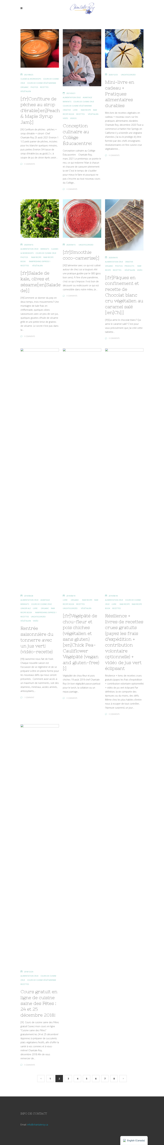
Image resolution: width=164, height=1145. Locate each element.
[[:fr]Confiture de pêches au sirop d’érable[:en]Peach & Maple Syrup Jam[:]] (39, 48)
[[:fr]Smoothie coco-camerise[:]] (82, 218)
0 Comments (29, 164)
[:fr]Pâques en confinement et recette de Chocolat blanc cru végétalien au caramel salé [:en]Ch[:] (124, 295)
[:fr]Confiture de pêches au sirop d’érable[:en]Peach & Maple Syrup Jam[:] (40, 110)
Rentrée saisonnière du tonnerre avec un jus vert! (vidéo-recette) (36, 640)
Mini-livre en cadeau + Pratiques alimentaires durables (119, 94)
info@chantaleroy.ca (37, 1124)
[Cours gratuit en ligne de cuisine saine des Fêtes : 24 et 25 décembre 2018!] (39, 844)
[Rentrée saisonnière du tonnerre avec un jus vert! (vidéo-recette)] (39, 468)
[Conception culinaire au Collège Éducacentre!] (82, 57)
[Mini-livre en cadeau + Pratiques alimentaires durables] (124, 48)
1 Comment (29, 697)
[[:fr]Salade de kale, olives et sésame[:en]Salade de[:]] (39, 218)
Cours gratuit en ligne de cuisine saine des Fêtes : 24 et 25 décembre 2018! (38, 1003)
